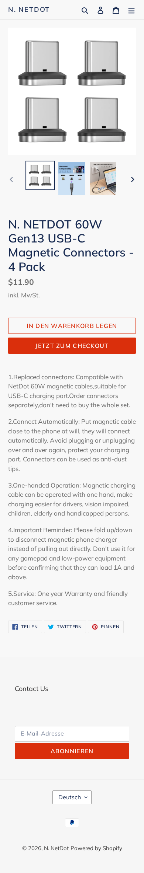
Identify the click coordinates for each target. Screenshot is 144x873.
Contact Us (31, 688)
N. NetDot (29, 10)
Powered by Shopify (96, 848)
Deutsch (69, 797)
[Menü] (131, 9)
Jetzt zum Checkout (72, 345)
